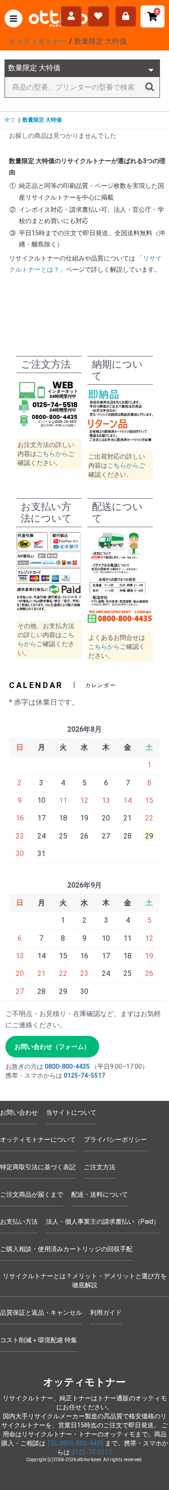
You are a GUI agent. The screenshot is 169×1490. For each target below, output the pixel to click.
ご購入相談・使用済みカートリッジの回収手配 (66, 1249)
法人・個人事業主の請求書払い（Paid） (103, 1221)
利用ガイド (106, 1312)
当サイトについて (71, 1112)
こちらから (52, 453)
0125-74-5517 (84, 1075)
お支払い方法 (19, 1221)
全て (10, 120)
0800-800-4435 (67, 1066)
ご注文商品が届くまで (31, 1194)
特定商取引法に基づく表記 (38, 1167)
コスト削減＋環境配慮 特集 (38, 1340)
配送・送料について (99, 1194)
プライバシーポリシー (115, 1139)
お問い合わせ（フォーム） (52, 1046)
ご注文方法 (99, 1167)
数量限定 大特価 (42, 120)
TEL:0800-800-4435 (75, 1443)
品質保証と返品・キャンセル (41, 1312)
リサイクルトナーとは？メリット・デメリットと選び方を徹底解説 (85, 1280)
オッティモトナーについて (38, 1139)
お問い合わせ (19, 1112)
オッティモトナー (84, 1382)
